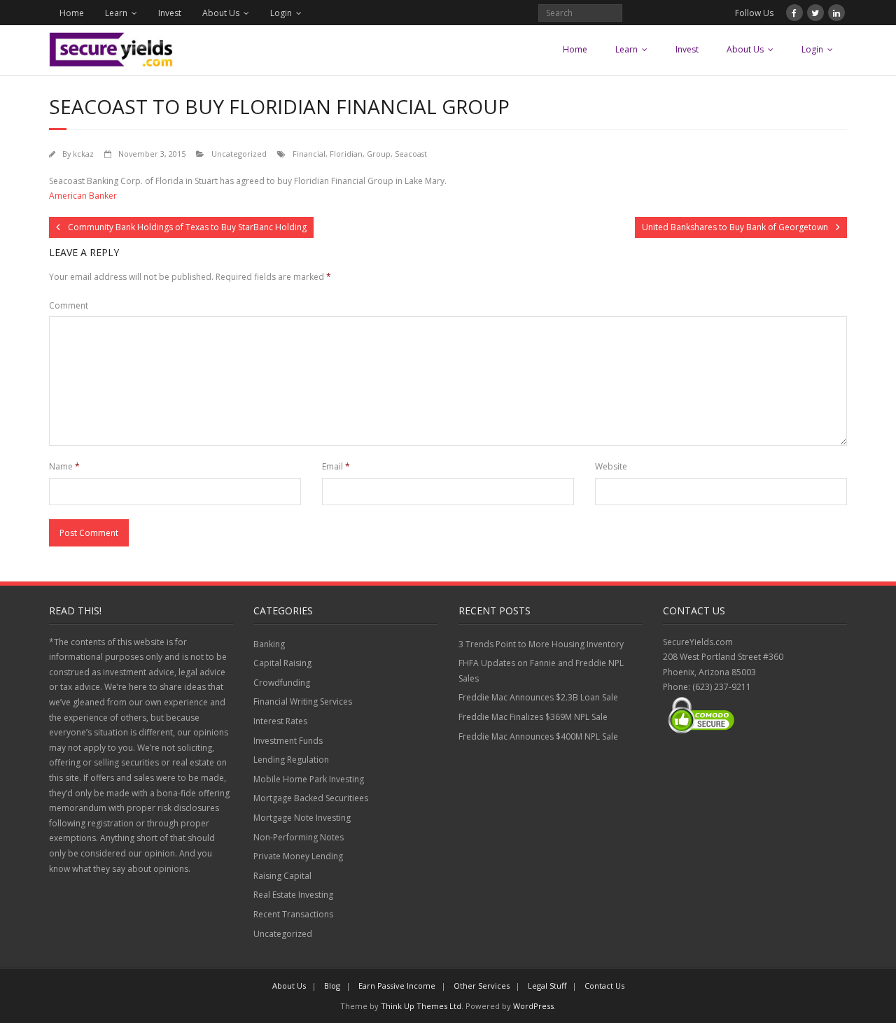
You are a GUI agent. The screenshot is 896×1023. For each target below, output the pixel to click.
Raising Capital (282, 876)
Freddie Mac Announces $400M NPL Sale (538, 736)
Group (379, 153)
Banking (269, 644)
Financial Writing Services (302, 701)
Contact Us (604, 985)
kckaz (83, 153)
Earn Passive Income (396, 985)
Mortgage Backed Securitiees (310, 798)
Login (281, 13)
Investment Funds (288, 741)
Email (336, 466)
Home (71, 13)
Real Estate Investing (293, 895)
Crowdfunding (281, 683)
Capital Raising (282, 663)
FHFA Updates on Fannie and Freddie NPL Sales (541, 670)
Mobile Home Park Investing (308, 779)
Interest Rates (280, 721)
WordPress (533, 1006)
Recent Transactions (293, 914)
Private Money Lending (298, 856)
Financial (309, 153)
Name (64, 466)
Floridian (346, 153)
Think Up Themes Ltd (421, 1006)
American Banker (83, 196)
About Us (220, 13)
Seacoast (411, 153)
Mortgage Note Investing (302, 818)
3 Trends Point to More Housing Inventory (541, 644)
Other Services (482, 985)
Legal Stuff (547, 985)
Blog (332, 985)
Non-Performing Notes (298, 837)
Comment (68, 305)
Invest (169, 13)
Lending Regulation (291, 760)
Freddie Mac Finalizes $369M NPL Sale (533, 717)
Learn (116, 13)
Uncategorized (239, 153)
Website (611, 466)
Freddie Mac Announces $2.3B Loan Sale (538, 697)
